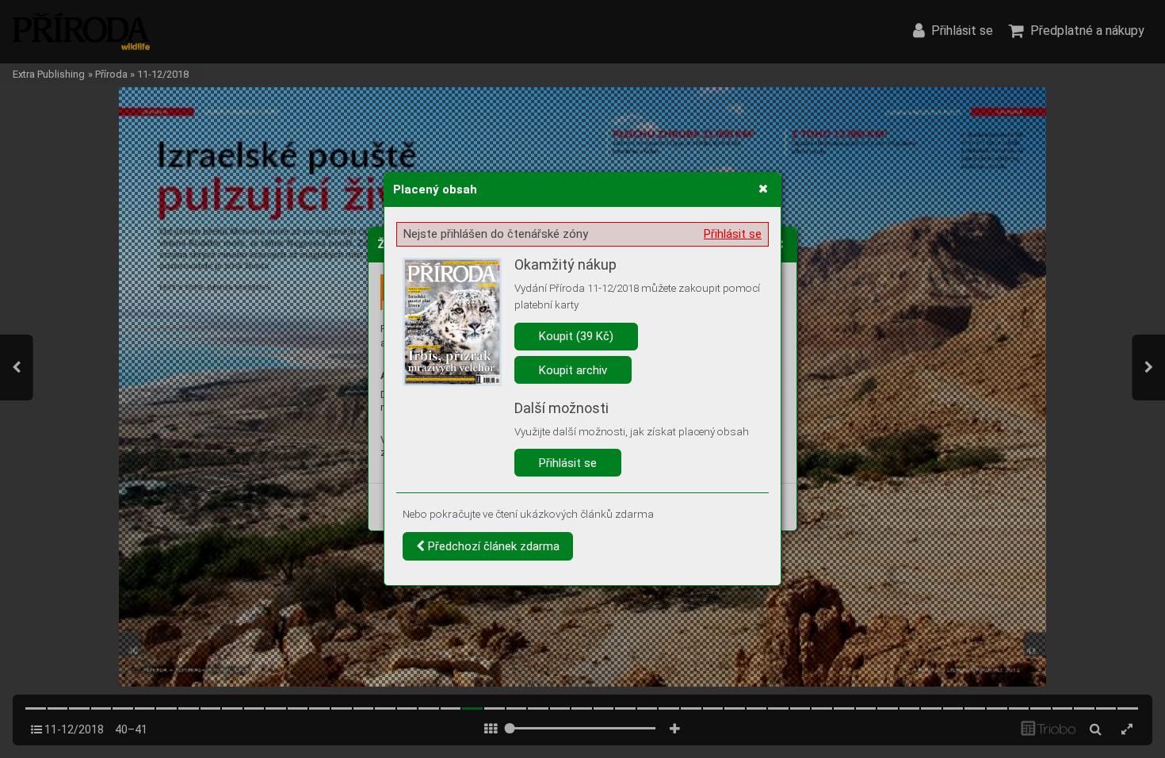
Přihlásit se (733, 234)
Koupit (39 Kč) (576, 336)
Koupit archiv (573, 370)
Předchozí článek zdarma (492, 546)
